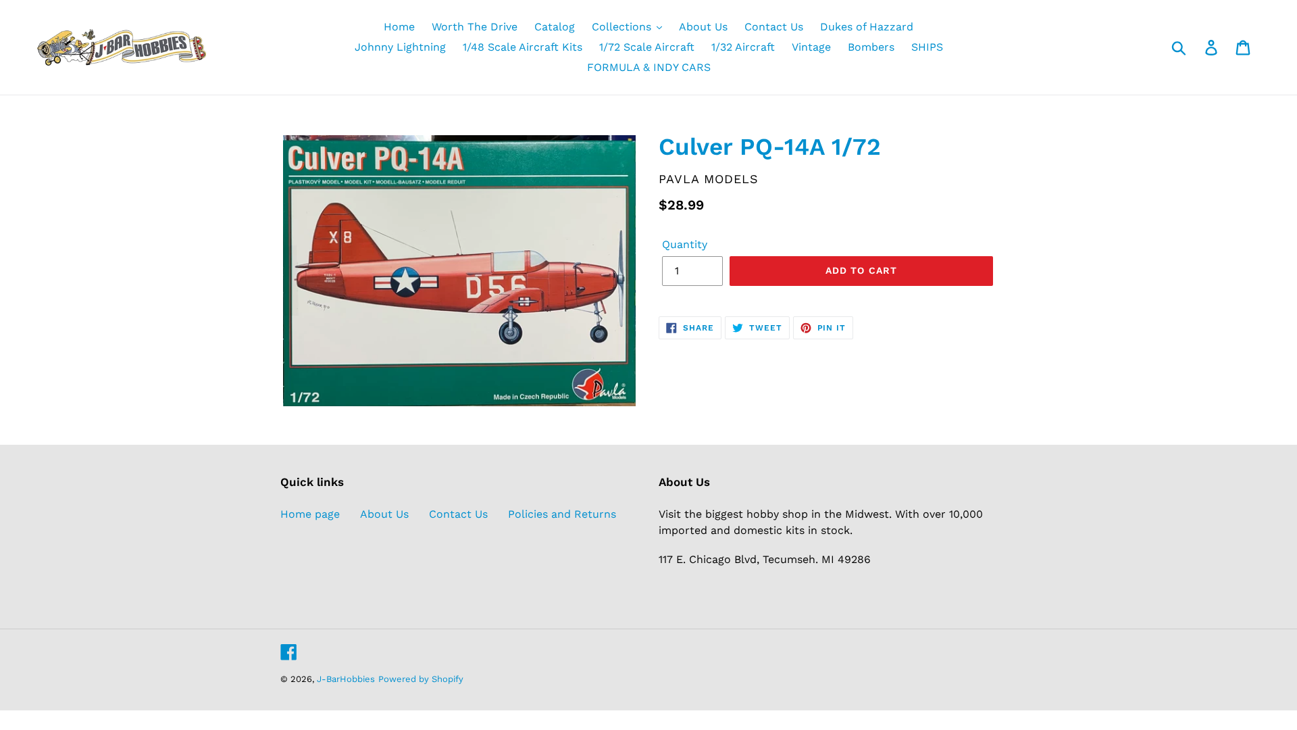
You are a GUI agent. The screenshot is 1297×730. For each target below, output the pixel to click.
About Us (384, 514)
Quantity (684, 244)
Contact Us (458, 514)
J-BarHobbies (346, 679)
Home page (310, 514)
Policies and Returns (562, 514)
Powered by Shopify (420, 679)
